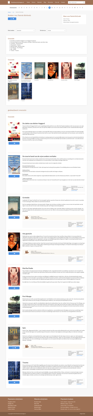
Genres (33, 2)
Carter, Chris (64, 405)
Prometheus (77, 149)
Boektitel (19, 30)
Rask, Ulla (36, 403)
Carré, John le (64, 401)
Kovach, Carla (64, 409)
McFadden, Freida (12, 405)
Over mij (57, 2)
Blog (45, 2)
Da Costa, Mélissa (65, 407)
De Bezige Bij (79, 261)
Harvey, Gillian (37, 409)
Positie (49, 30)
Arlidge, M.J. (11, 403)
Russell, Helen (37, 407)
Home (28, 2)
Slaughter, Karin (11, 401)
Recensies (50, 2)
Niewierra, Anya (64, 403)
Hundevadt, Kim (38, 405)
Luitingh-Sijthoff (74, 190)
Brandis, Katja (37, 401)
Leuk (11, 18)
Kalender (39, 2)
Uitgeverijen (82, 413)
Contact (63, 2)
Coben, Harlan (11, 409)
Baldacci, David (11, 407)
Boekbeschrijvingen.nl (17, 2)
